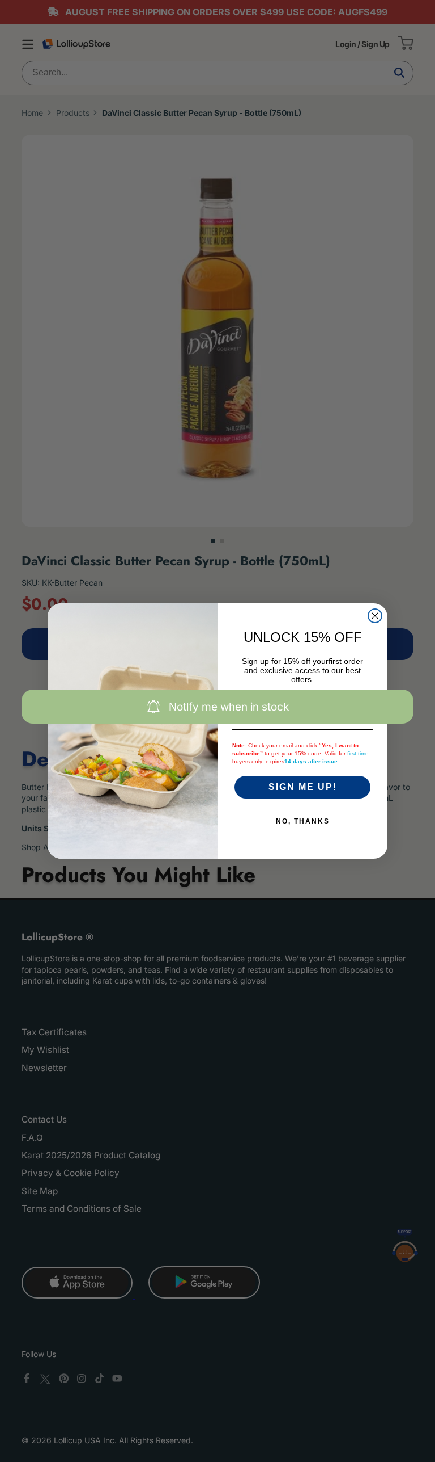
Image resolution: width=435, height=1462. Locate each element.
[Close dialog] (375, 616)
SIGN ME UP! (302, 787)
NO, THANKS (303, 821)
